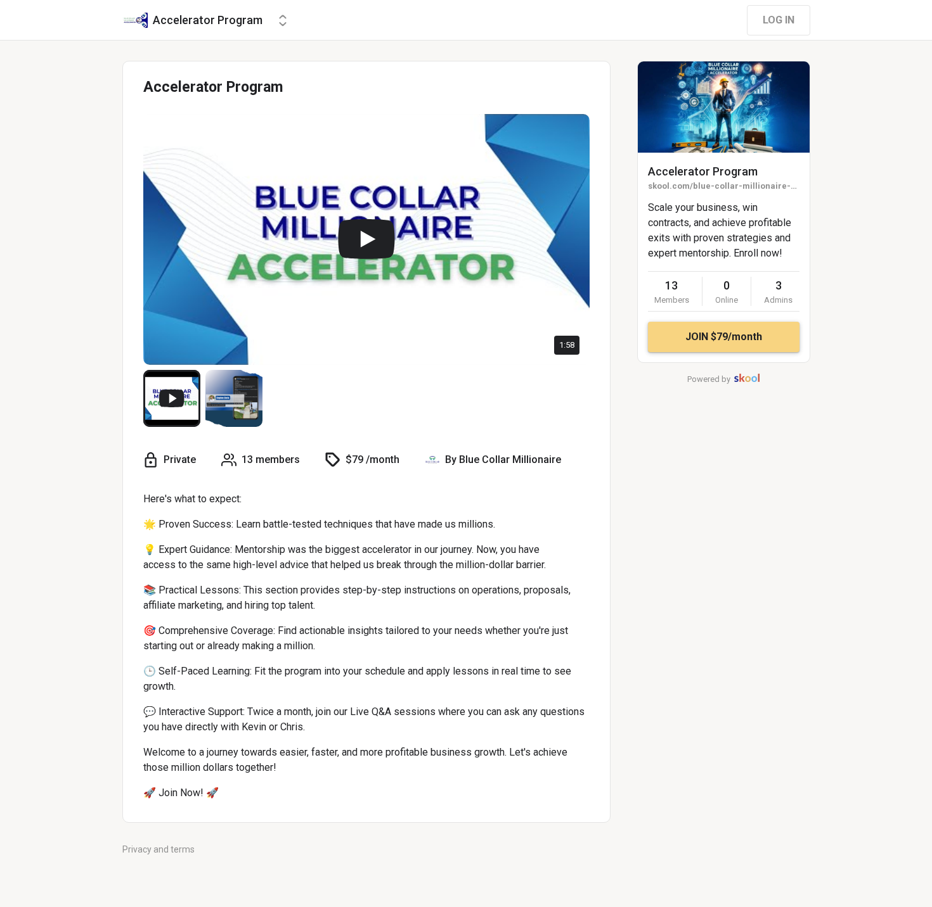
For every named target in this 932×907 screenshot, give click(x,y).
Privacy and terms (158, 849)
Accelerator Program (703, 171)
